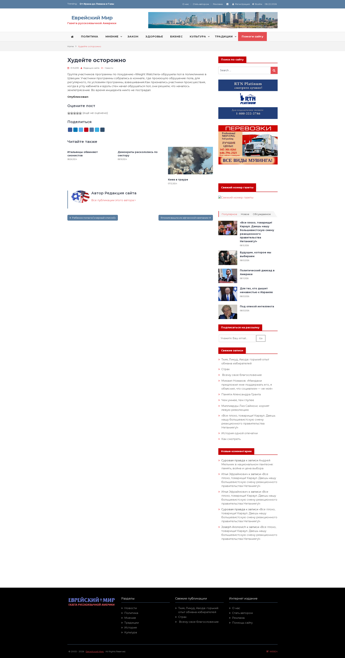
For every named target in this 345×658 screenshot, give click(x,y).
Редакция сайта (91, 68)
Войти (258, 4)
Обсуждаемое (262, 214)
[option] (126, 4)
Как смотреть (231, 439)
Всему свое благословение (241, 375)
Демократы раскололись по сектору (138, 153)
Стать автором (201, 4)
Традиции (131, 622)
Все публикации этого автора (113, 200)
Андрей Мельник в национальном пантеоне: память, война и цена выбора (247, 464)
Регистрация (242, 4)
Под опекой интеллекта (257, 306)
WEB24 (273, 651)
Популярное (229, 214)
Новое (245, 214)
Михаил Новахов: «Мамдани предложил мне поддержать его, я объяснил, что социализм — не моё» (247, 384)
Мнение (130, 617)
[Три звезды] (74, 113)
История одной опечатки (239, 433)
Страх (225, 369)
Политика (131, 613)
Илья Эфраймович (234, 474)
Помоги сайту (252, 36)
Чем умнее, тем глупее (237, 400)
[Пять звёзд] (80, 113)
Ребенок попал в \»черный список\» (94, 217)
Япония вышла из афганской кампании (184, 217)
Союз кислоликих (91, 4)
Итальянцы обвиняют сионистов (82, 153)
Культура (130, 632)
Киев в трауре (178, 179)
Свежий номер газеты (237, 187)
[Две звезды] (71, 113)
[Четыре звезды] (77, 113)
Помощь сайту (242, 622)
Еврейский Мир (92, 18)
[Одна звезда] (68, 113)
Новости (109, 68)
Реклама (218, 4)
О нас (185, 4)
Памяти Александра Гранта (241, 394)
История (130, 627)
